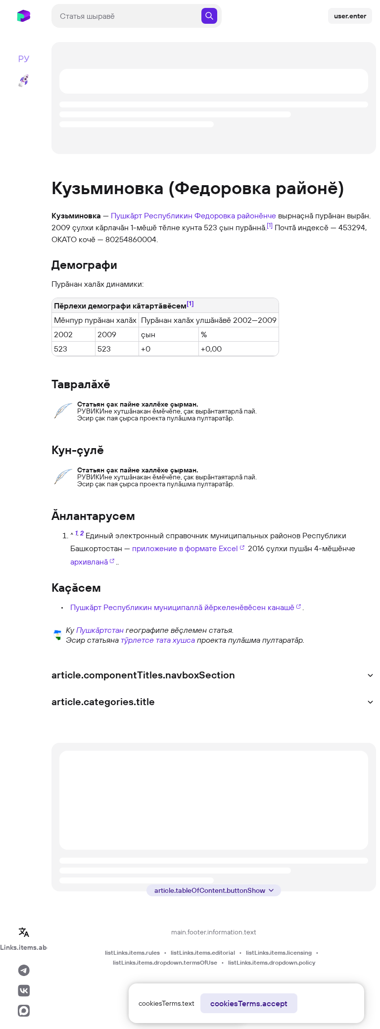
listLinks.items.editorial (203, 952)
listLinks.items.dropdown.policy (271, 962)
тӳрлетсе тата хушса (158, 640)
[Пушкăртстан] (57, 634)
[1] (270, 225)
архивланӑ (89, 561)
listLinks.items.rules (132, 952)
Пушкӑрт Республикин (151, 215)
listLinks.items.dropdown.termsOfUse (165, 962)
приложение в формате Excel (185, 548)
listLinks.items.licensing (279, 952)
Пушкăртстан (100, 630)
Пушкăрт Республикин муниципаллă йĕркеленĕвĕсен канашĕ (182, 607)
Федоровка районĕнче (235, 215)
